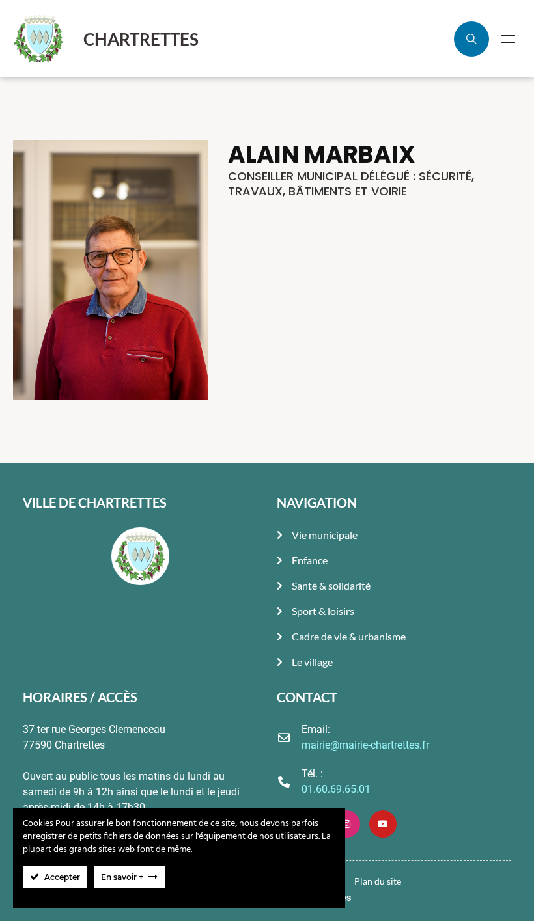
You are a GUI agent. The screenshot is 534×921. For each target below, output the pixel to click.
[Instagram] (346, 824)
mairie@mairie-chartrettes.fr (365, 745)
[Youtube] (383, 824)
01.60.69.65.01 (336, 789)
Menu (508, 39)
